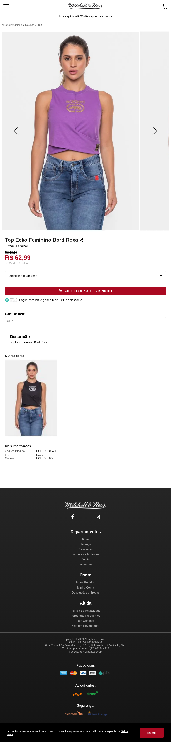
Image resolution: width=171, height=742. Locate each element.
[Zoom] (70, 131)
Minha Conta (85, 587)
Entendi (152, 732)
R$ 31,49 (23, 263)
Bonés (85, 559)
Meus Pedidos (85, 582)
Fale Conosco (85, 620)
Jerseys (85, 544)
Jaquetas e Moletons (85, 554)
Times (85, 539)
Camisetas (86, 549)
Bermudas (85, 564)
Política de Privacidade (85, 610)
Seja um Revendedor (85, 625)
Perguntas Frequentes (85, 615)
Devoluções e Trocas (85, 592)
